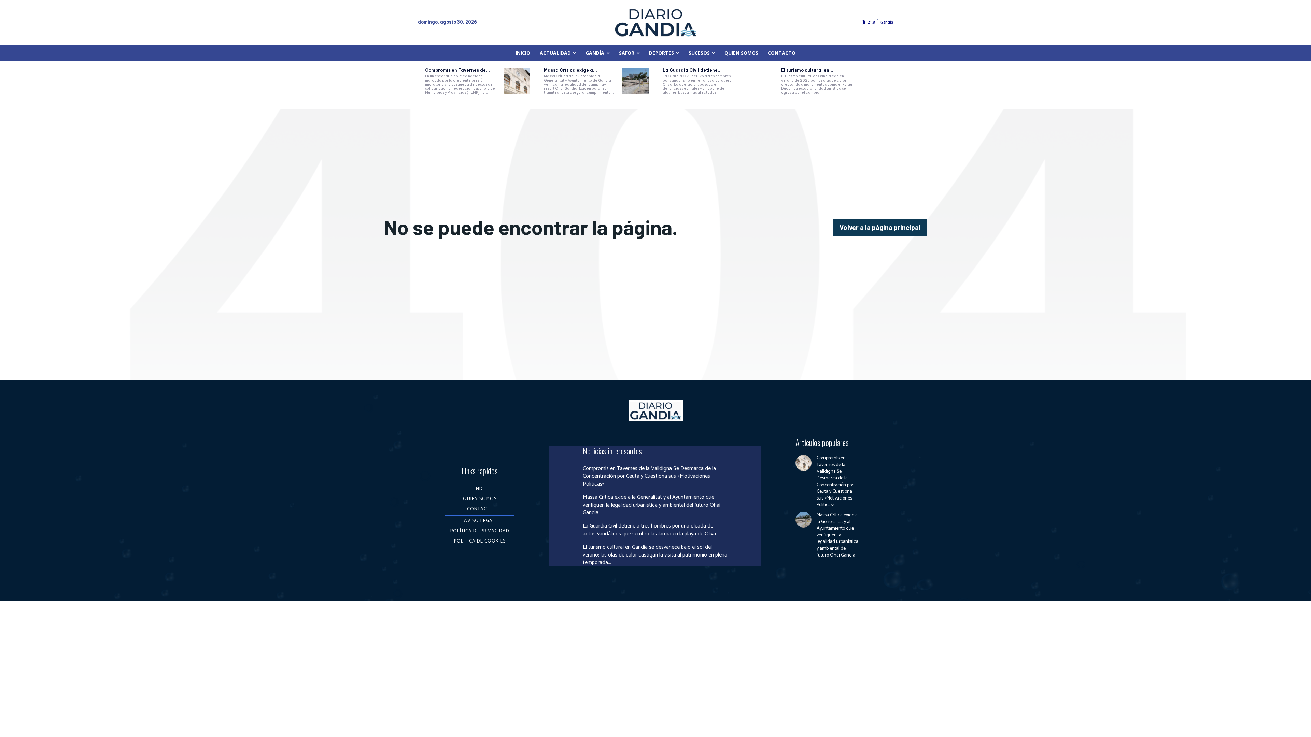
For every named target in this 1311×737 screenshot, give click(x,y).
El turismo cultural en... (807, 70)
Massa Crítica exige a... (570, 70)
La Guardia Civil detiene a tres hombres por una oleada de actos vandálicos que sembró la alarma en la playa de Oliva (649, 529)
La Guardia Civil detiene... (692, 70)
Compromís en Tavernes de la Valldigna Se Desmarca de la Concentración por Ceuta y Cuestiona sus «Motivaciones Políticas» (649, 476)
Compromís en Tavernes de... (457, 70)
